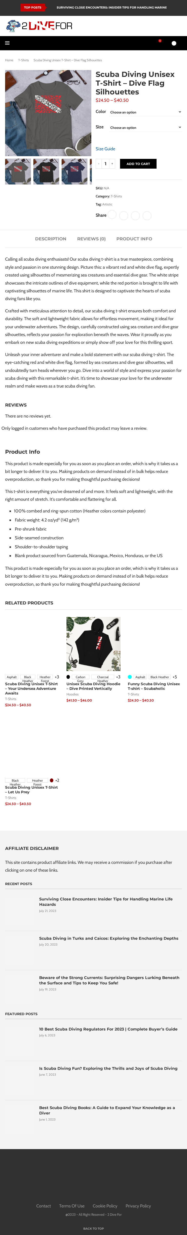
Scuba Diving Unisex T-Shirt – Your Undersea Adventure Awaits (31, 688)
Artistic (107, 204)
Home (9, 60)
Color (101, 111)
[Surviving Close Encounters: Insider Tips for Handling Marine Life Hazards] (19, 911)
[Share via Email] (147, 215)
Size (99, 127)
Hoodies (72, 694)
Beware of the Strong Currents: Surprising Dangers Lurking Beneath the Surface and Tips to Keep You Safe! (109, 980)
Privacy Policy (138, 1206)
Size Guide (105, 149)
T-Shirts (23, 60)
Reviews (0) (91, 239)
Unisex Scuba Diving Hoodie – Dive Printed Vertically (93, 686)
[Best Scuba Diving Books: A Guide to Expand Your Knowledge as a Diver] (19, 1119)
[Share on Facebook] (112, 214)
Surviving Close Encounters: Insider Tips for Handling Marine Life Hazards (106, 902)
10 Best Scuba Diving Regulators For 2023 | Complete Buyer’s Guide (108, 1029)
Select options (22, 709)
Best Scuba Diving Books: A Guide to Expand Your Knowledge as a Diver (107, 1110)
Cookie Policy (105, 1206)
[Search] (165, 43)
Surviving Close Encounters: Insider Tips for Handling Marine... (113, 7)
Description (50, 239)
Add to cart (138, 164)
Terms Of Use (71, 1206)
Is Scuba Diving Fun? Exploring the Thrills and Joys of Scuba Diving (108, 1068)
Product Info (134, 239)
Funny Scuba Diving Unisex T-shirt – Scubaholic (154, 686)
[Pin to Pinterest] (135, 215)
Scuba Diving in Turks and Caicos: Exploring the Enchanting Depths (108, 938)
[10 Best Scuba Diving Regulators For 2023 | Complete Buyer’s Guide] (19, 1041)
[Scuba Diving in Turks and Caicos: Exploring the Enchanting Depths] (19, 950)
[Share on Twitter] (123, 215)
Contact (43, 1206)
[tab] (50, 239)
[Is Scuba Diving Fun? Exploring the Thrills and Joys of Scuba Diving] (19, 1080)
